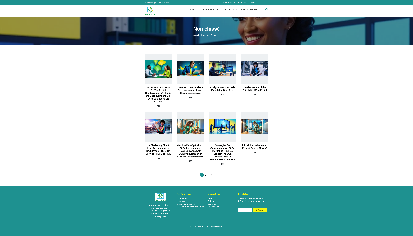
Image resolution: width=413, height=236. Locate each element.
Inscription (263, 3)
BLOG (243, 10)
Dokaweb (219, 226)
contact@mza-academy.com (158, 3)
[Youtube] (238, 3)
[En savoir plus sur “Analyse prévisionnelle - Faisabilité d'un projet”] (219, 75)
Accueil (193, 10)
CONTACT (254, 10)
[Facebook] (235, 3)
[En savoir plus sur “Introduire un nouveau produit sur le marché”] (251, 132)
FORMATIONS (206, 10)
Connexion (252, 3)
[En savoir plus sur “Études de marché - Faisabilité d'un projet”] (251, 75)
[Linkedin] (241, 3)
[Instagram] (245, 3)
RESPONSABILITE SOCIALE (228, 10)
